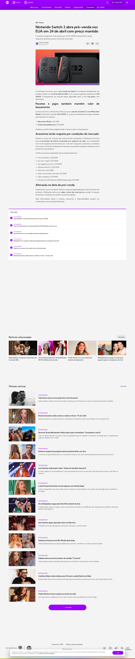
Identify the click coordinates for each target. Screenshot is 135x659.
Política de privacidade (74, 644)
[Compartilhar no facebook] (92, 43)
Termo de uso (67, 649)
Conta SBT (118, 2)
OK (118, 653)
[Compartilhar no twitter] (97, 43)
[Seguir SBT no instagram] (110, 648)
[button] (23, 353)
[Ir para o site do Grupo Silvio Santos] (15, 648)
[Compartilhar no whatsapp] (88, 43)
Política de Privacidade (46, 653)
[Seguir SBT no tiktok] (116, 648)
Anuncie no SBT (57, 644)
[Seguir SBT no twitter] (121, 648)
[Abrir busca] (107, 2)
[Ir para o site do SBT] (29, 648)
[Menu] (127, 2)
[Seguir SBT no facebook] (104, 648)
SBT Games (40, 22)
